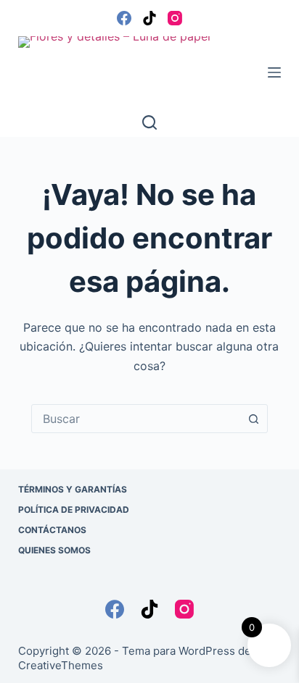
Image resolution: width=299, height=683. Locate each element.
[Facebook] (124, 18)
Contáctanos (52, 529)
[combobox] (135, 418)
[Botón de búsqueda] (253, 418)
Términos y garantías (72, 489)
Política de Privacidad (73, 509)
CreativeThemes (60, 665)
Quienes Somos (54, 550)
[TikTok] (149, 18)
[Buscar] (149, 122)
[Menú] (274, 72)
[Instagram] (175, 18)
